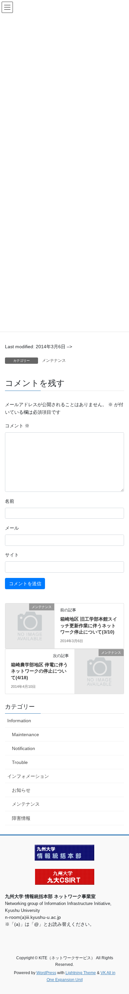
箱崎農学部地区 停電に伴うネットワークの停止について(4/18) (39, 671)
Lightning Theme (80, 972)
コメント (17, 425)
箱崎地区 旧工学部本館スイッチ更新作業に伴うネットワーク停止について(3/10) (88, 625)
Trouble (20, 762)
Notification (23, 748)
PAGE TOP (119, 958)
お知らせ (21, 790)
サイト (12, 554)
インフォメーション (28, 776)
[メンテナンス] (29, 618)
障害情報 (21, 818)
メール (12, 528)
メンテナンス (54, 360)
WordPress (46, 972)
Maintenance (25, 734)
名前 (9, 501)
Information (19, 720)
